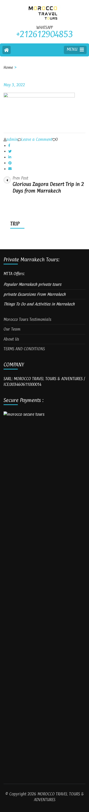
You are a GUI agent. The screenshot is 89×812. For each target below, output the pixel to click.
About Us (11, 339)
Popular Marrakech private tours (32, 284)
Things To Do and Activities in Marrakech (39, 304)
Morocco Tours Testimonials (27, 319)
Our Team (12, 329)
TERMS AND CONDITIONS (24, 348)
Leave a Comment (36, 139)
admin (12, 139)
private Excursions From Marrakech (35, 294)
